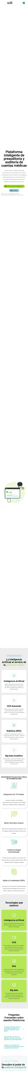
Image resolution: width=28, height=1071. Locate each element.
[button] (24, 3)
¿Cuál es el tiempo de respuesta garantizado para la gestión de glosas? (14, 1046)
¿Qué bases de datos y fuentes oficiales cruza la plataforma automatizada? (14, 1038)
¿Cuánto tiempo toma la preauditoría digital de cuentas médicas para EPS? (14, 1029)
